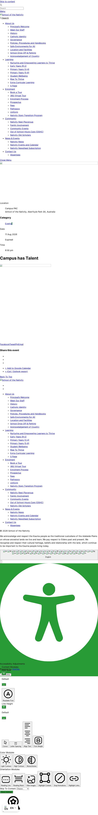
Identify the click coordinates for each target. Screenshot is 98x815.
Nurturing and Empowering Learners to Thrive (32, 63)
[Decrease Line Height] (4, 718)
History (13, 33)
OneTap (16, 669)
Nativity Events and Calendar (24, 145)
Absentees (15, 155)
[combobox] (49, 555)
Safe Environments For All (22, 46)
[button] (1, 561)
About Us (9, 23)
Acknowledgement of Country (24, 56)
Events (8, 223)
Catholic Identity (18, 36)
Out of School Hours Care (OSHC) (26, 131)
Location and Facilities (21, 49)
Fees (12, 105)
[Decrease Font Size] (4, 684)
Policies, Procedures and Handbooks (28, 43)
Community (10, 118)
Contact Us (10, 151)
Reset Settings (6, 792)
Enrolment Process (19, 99)
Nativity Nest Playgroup (21, 122)
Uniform (14, 112)
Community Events (19, 128)
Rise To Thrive (17, 79)
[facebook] (6, 385)
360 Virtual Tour (18, 95)
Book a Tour (16, 92)
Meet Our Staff (17, 30)
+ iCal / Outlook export (16, 371)
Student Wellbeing (19, 76)
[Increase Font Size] (4, 673)
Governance (16, 39)
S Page (13, 85)
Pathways (15, 108)
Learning (9, 59)
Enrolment (10, 89)
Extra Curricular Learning (22, 82)
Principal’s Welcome (19, 26)
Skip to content (7, 1)
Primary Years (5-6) (19, 72)
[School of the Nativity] (11, 14)
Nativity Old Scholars (20, 135)
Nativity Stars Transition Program (26, 115)
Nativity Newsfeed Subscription (25, 148)
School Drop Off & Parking (23, 53)
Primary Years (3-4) (19, 69)
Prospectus (15, 102)
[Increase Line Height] (4, 707)
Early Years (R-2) (18, 66)
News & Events (12, 138)
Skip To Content (8, 788)
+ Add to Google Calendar (18, 368)
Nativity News (17, 141)
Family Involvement (19, 125)
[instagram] (6, 388)
